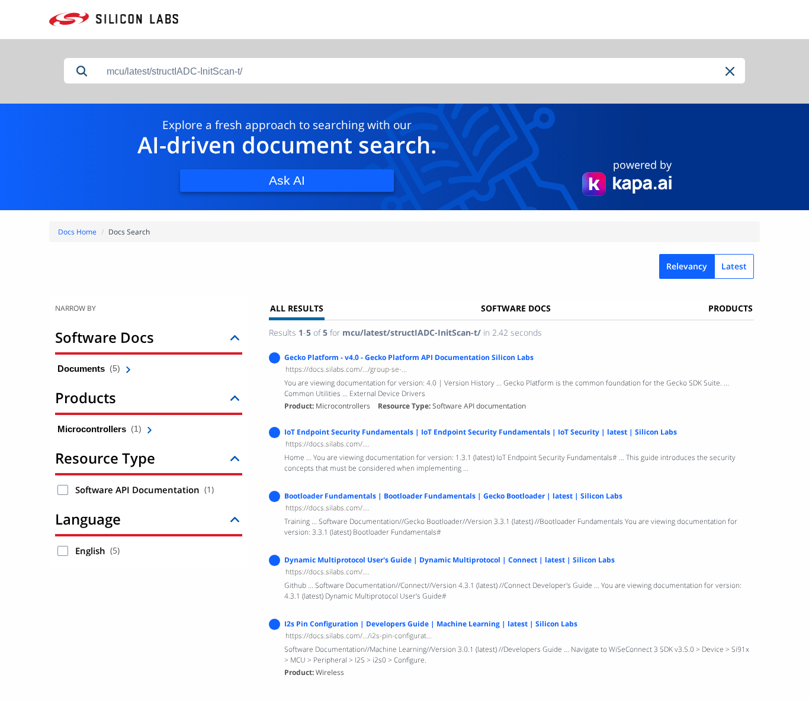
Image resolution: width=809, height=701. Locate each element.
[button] (731, 71)
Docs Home (77, 232)
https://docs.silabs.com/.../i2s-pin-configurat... (358, 636)
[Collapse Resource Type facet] (234, 458)
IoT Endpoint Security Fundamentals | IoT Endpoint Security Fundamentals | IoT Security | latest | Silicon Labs (480, 432)
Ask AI (287, 180)
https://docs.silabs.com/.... (327, 444)
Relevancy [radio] (686, 266)
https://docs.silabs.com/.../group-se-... (346, 369)
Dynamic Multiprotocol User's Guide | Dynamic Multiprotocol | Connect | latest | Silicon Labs (449, 560)
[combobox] (422, 71)
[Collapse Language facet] (234, 519)
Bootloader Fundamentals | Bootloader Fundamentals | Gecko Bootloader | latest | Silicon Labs (453, 496)
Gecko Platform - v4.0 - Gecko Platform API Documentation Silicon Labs (409, 357)
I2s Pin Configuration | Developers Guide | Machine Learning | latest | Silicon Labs (430, 624)
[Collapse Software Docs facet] (234, 337)
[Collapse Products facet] (234, 397)
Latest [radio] (734, 266)
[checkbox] (62, 490)
